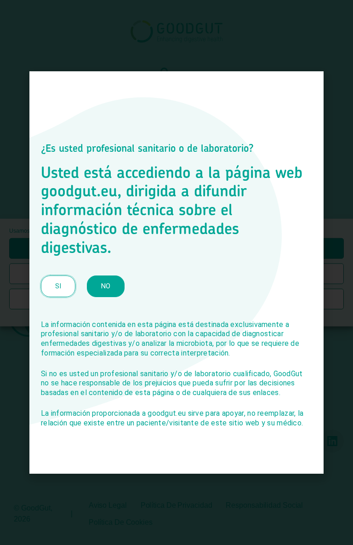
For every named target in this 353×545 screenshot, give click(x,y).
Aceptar (176, 248)
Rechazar (176, 274)
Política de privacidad (201, 314)
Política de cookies (143, 314)
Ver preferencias (176, 299)
